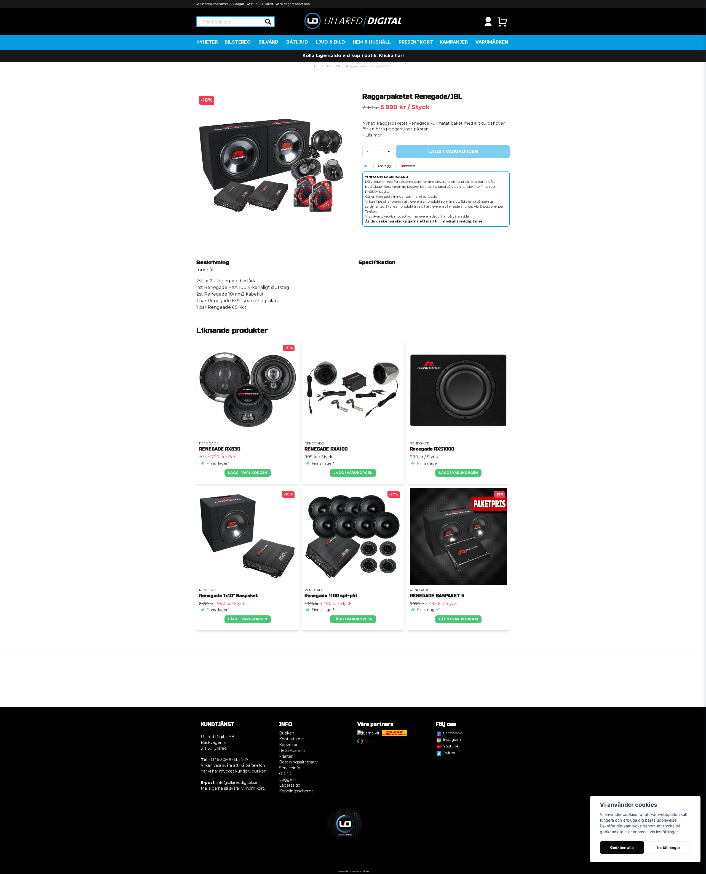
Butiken (286, 733)
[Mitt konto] (488, 21)
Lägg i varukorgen (247, 473)
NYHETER (207, 42)
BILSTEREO (237, 42)
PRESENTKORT (416, 42)
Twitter (449, 752)
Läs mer (373, 135)
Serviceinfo (289, 767)
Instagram (452, 739)
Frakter (286, 756)
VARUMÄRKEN (491, 42)
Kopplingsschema (296, 791)
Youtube (451, 746)
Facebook (452, 733)
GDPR (285, 773)
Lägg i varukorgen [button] (353, 473)
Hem (316, 66)
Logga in (287, 779)
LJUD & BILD (330, 42)
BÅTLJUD (297, 42)
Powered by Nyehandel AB (353, 871)
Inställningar (668, 847)
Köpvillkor (288, 744)
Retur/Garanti (292, 750)
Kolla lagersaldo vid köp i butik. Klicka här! (353, 55)
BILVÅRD (268, 42)
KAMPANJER (454, 42)
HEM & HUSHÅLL (372, 42)
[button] (268, 22)
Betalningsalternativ (298, 762)
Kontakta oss (291, 738)
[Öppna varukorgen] (502, 21)
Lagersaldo (289, 785)
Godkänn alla (622, 847)
